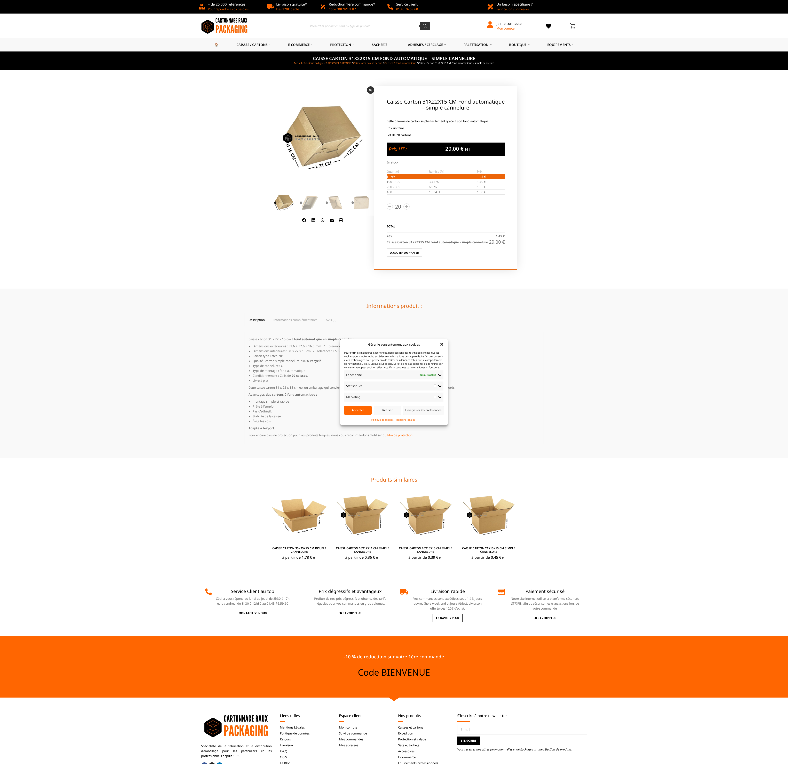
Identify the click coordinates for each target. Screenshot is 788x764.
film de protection (399, 435)
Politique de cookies (382, 419)
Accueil (298, 63)
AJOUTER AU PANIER (404, 253)
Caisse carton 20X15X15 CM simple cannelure (425, 550)
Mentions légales (405, 419)
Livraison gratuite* (291, 4)
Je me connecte (509, 23)
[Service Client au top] (208, 591)
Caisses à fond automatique (400, 63)
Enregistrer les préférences (423, 410)
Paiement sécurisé (545, 591)
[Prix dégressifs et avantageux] (306, 591)
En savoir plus (350, 613)
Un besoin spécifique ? (514, 4)
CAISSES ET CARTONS (338, 63)
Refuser (387, 410)
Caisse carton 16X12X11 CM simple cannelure (362, 550)
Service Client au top (252, 591)
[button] (442, 344)
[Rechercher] (425, 26)
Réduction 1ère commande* (352, 4)
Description (257, 320)
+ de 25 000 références (226, 4)
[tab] (256, 319)
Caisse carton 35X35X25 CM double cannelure (299, 550)
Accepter (358, 410)
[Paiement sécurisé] (501, 591)
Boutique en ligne (314, 63)
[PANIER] (572, 26)
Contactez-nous (253, 613)
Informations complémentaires (295, 320)
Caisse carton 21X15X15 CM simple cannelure (488, 550)
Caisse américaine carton (367, 63)
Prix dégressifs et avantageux (350, 591)
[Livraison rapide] (403, 591)
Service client (407, 4)
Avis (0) (331, 320)
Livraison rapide (448, 591)
